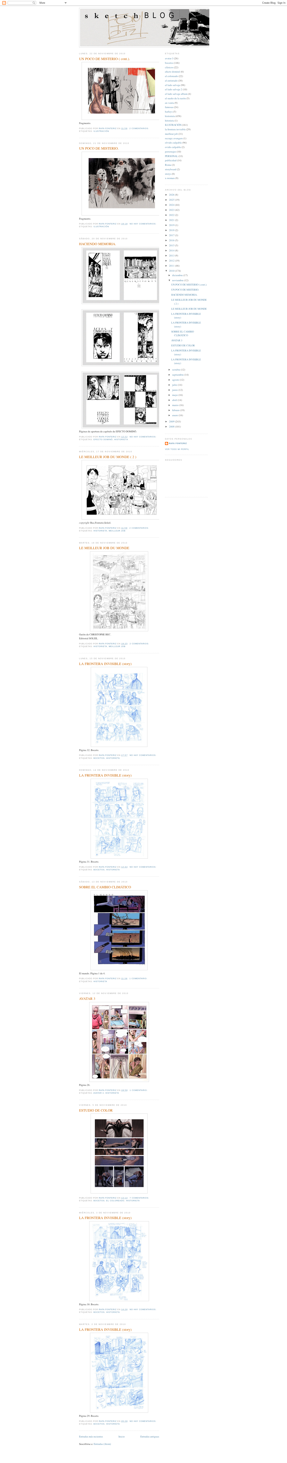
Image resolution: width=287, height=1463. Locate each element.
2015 (172, 245)
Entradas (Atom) (102, 1444)
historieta (121, 439)
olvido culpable (173, 142)
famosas (169, 107)
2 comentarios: (139, 128)
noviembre (178, 280)
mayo (175, 395)
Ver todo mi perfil (177, 449)
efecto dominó (103, 439)
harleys (169, 111)
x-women (170, 178)
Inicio (122, 1436)
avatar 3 (98, 1093)
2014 (172, 250)
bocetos (99, 758)
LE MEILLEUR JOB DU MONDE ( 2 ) (107, 456)
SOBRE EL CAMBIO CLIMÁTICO (105, 887)
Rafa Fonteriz (178, 443)
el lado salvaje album (176, 94)
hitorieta (169, 120)
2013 (172, 255)
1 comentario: (138, 978)
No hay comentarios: (143, 224)
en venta (169, 103)
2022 (172, 215)
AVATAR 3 (87, 998)
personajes (170, 151)
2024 (172, 205)
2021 (172, 220)
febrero (176, 410)
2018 (172, 230)
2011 (172, 265)
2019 (172, 225)
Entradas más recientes (91, 1436)
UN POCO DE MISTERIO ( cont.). (104, 58)
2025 (172, 199)
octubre (176, 369)
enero (175, 415)
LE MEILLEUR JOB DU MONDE (104, 547)
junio (175, 390)
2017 (172, 235)
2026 (172, 194)
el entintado (171, 80)
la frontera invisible (175, 129)
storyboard (170, 169)
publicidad (170, 160)
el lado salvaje (172, 85)
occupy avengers (174, 138)
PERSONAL (171, 156)
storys (168, 174)
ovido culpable (173, 147)
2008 (172, 426)
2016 (172, 240)
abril (175, 400)
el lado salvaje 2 (173, 89)
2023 (172, 210)
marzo (175, 405)
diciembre (177, 275)
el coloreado (115, 1201)
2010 (172, 270)
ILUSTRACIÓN (101, 131)
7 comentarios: (140, 1198)
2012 (172, 260)
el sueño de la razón (175, 98)
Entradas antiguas (149, 1436)
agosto (176, 379)
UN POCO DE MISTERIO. (99, 148)
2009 (172, 421)
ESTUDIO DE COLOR (96, 1110)
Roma (168, 165)
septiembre (178, 374)
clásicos (169, 67)
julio (175, 385)
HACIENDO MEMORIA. (97, 243)
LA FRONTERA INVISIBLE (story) (105, 663)
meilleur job (117, 531)
